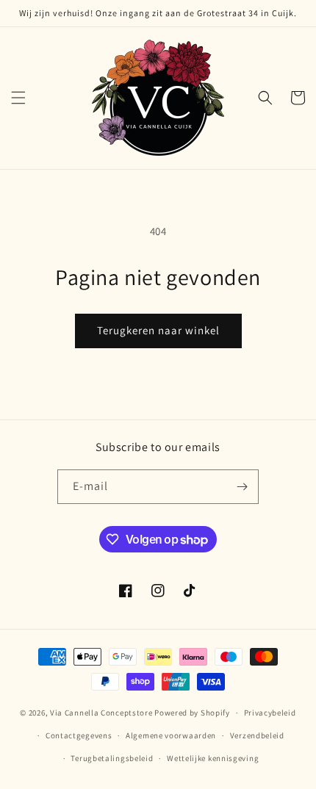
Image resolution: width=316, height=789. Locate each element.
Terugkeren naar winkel (158, 330)
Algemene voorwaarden (171, 735)
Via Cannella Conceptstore (101, 712)
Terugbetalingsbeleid (112, 758)
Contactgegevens (79, 735)
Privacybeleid (270, 712)
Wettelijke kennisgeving (213, 758)
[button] (18, 98)
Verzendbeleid (257, 735)
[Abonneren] (242, 486)
